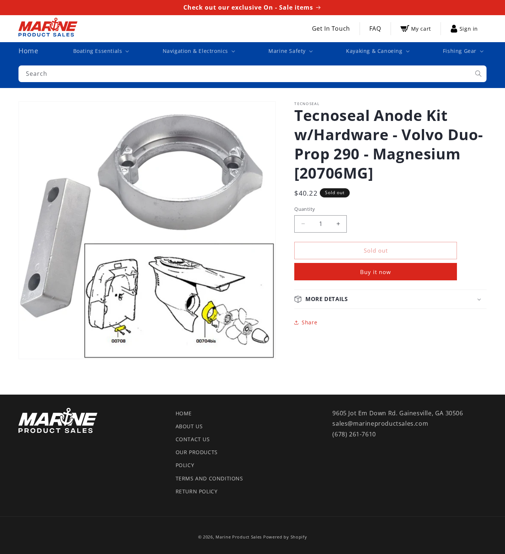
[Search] (478, 73)
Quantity (304, 209)
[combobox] (252, 73)
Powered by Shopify (285, 537)
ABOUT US (189, 426)
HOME (184, 413)
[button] (100, 51)
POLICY (185, 465)
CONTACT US (193, 439)
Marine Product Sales (239, 537)
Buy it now (375, 272)
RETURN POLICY (197, 491)
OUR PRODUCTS (197, 452)
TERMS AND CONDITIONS (209, 478)
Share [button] (309, 322)
